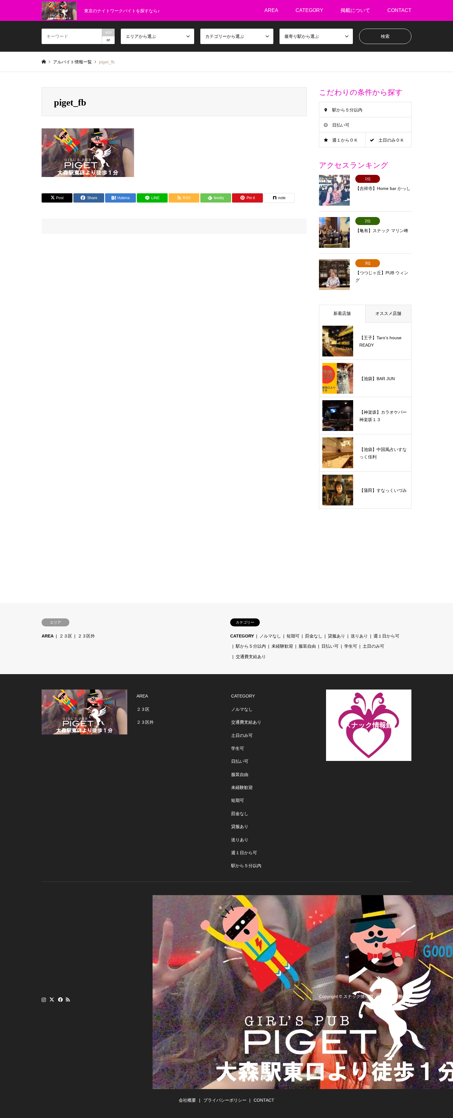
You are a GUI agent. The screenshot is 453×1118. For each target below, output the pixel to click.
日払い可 (340, 125)
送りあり (359, 635)
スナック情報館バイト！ (367, 996)
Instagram (44, 999)
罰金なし (313, 635)
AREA (271, 10)
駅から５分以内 (347, 109)
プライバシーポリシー (225, 1100)
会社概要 (187, 1100)
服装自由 (307, 646)
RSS (68, 999)
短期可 (293, 635)
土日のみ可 (373, 646)
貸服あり (336, 635)
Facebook (60, 999)
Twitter (52, 999)
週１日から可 (386, 635)
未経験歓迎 (282, 646)
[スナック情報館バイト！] (59, 10)
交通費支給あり (251, 656)
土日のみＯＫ (391, 140)
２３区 (65, 635)
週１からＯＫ (345, 140)
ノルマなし (270, 635)
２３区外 (86, 635)
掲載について (355, 10)
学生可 (350, 646)
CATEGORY (309, 10)
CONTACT (399, 10)
